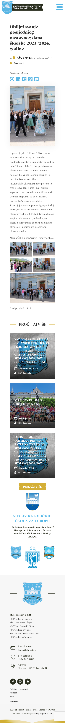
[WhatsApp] (30, 80)
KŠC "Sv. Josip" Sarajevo (21, 619)
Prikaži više (32, 487)
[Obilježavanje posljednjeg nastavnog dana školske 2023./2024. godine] (32, 145)
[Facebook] (12, 80)
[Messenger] (36, 80)
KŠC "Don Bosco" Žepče (21, 622)
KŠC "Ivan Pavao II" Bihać (22, 626)
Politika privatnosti (19, 689)
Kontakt (13, 696)
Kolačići (13, 692)
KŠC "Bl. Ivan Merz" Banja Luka (24, 633)
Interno (14, 701)
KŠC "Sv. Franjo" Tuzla (20, 629)
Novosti (18, 63)
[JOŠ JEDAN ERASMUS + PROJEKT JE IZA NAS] (32, 405)
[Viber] (24, 80)
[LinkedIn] (18, 80)
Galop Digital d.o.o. (43, 713)
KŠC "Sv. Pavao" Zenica (21, 636)
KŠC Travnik (24, 58)
